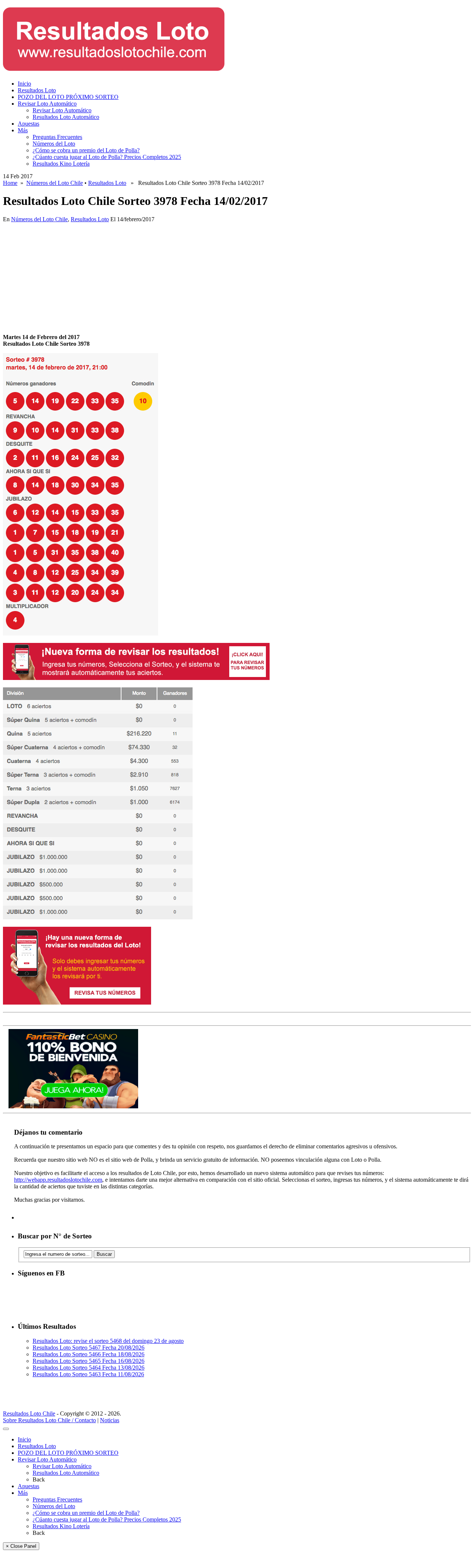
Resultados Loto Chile (29, 1413)
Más (23, 130)
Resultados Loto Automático (66, 117)
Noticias (109, 1420)
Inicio (24, 83)
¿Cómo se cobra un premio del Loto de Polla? (86, 150)
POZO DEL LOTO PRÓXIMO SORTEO (68, 97)
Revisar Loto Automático (47, 103)
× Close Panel (21, 1546)
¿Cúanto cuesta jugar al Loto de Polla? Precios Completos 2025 (107, 157)
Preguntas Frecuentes (57, 137)
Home (10, 183)
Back (39, 1479)
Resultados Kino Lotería (61, 163)
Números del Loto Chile (54, 183)
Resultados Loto (37, 90)
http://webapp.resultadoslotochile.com (58, 1180)
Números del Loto (54, 143)
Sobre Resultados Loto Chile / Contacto (49, 1420)
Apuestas (28, 123)
